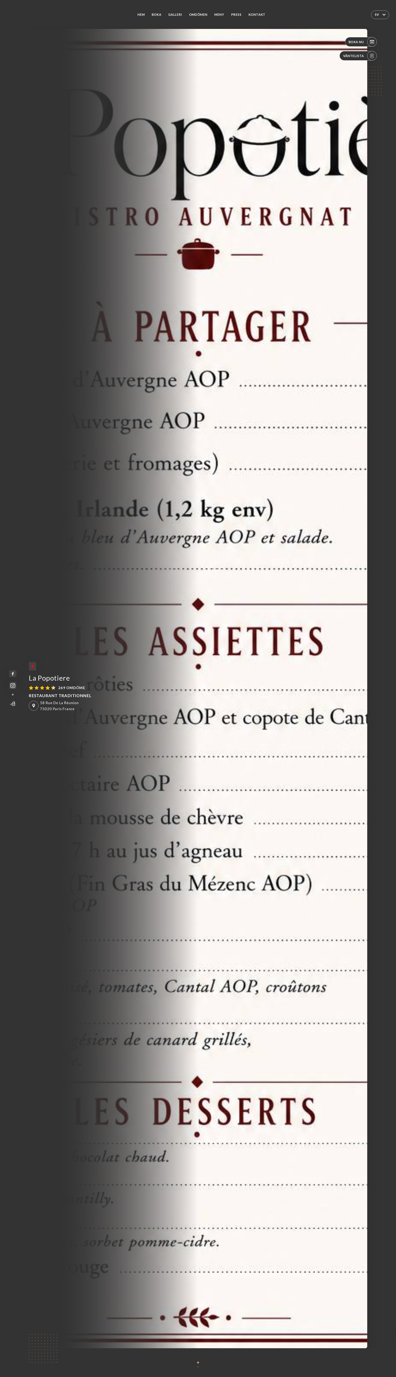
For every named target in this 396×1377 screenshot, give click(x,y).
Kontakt (256, 14)
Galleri (175, 14)
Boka (156, 14)
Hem (141, 14)
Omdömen (198, 14)
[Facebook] (12, 674)
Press (236, 14)
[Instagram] (12, 685)
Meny (219, 14)
